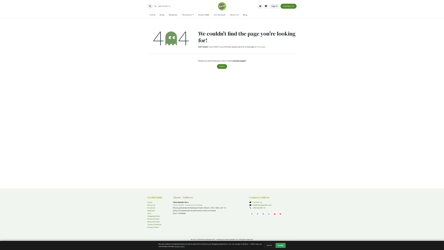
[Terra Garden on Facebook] (252, 214)
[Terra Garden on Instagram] (257, 214)
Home (222, 66)
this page (261, 47)
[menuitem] (152, 14)
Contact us (257, 202)
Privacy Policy (153, 227)
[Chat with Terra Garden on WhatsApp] (269, 214)
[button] (150, 6)
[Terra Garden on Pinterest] (280, 214)
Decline (269, 245)
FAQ (149, 213)
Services (151, 211)
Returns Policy (153, 219)
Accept (280, 245)
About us (151, 205)
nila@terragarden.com (262, 205)
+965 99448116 (259, 208)
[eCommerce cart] (260, 6)
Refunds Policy (153, 222)
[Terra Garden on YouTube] (274, 214)
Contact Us (288, 6)
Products (151, 208)
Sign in (274, 6)
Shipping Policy (153, 216)
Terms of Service (154, 224)
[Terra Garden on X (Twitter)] (263, 214)
